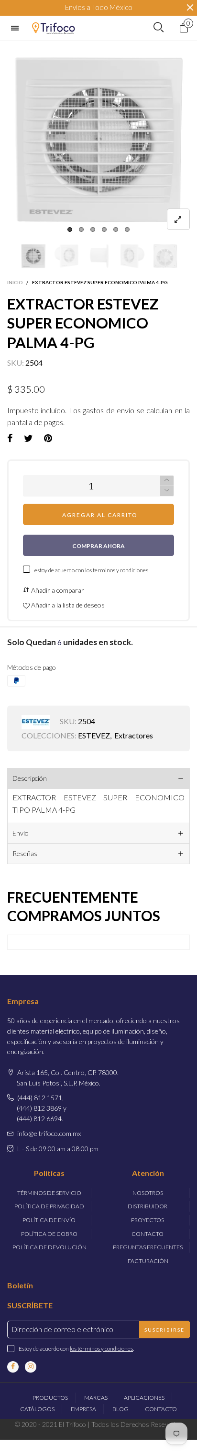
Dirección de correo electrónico (62, 1329)
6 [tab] (127, 229)
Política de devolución (49, 1247)
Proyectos (147, 1220)
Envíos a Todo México (98, 7)
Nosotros (147, 1192)
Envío (20, 833)
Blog (120, 1409)
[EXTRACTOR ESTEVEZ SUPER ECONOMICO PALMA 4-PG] (98, 139)
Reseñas (24, 853)
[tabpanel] (98, 139)
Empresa (83, 1409)
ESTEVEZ (94, 735)
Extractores (133, 735)
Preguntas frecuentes (148, 1247)
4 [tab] (104, 229)
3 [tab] (92, 229)
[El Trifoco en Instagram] (30, 1367)
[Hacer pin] (48, 438)
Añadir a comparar (57, 590)
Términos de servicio (49, 1192)
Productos (50, 1397)
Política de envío (49, 1220)
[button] (12, 256)
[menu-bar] (17, 28)
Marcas (96, 1397)
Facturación (148, 1261)
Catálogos (37, 1409)
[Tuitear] (28, 438)
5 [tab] (115, 229)
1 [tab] (69, 229)
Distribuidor (147, 1206)
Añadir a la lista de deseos (67, 605)
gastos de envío (108, 410)
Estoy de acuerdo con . (76, 1348)
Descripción (29, 778)
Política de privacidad (49, 1206)
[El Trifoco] (53, 27)
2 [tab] (81, 229)
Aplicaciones (144, 1397)
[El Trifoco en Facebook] (13, 1367)
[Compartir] (10, 438)
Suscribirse (164, 1330)
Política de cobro (49, 1233)
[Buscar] (158, 27)
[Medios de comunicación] (178, 219)
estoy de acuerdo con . (91, 570)
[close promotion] (190, 7)
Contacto (147, 1233)
